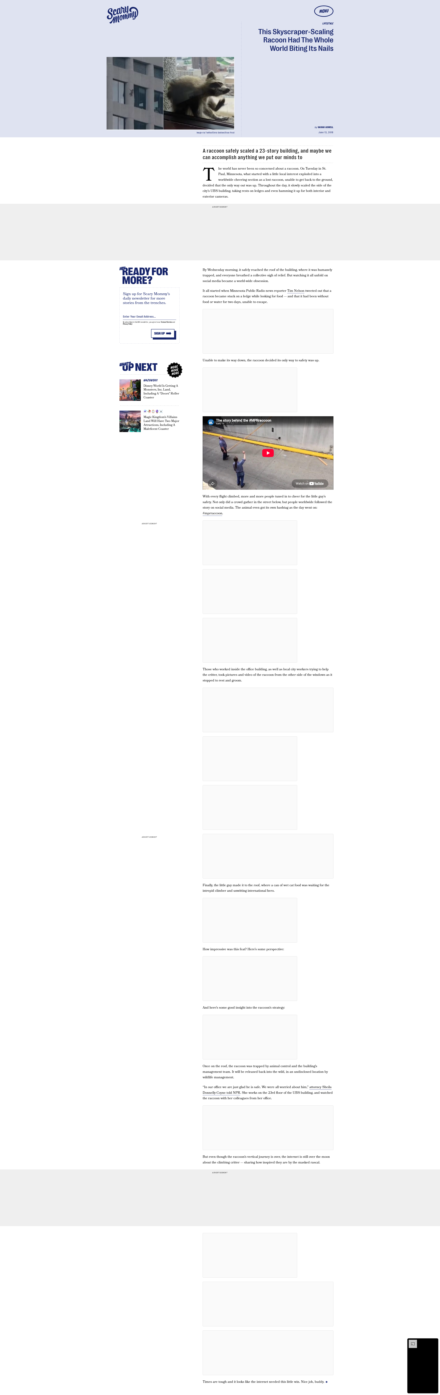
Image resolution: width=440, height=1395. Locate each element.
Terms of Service (166, 322)
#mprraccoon (212, 513)
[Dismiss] (434, 1341)
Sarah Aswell (325, 127)
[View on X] (268, 331)
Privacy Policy (128, 324)
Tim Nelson (295, 291)
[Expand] (411, 1341)
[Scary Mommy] (122, 14)
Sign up (159, 333)
